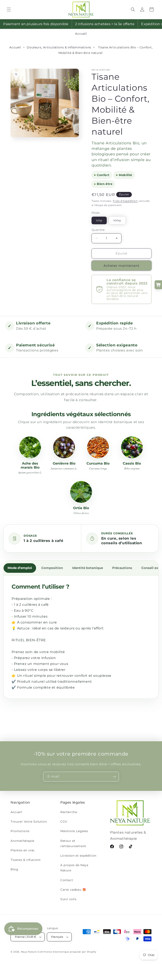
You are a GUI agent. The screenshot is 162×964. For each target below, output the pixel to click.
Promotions (20, 831)
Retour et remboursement (73, 843)
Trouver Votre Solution (29, 821)
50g (101, 221)
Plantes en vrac (23, 850)
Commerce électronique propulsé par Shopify (67, 951)
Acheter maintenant (121, 266)
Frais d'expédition (125, 200)
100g (119, 221)
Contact (66, 880)
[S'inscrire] (114, 777)
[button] (9, 9)
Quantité (98, 229)
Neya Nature (29, 951)
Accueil (81, 34)
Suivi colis (68, 899)
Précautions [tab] (122, 568)
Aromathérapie (22, 841)
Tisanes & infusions (25, 860)
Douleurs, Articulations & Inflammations (59, 47)
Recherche (68, 812)
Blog (14, 869)
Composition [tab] (52, 568)
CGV (63, 821)
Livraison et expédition (78, 855)
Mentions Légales (74, 831)
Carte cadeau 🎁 (73, 890)
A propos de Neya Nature (74, 867)
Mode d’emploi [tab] (20, 568)
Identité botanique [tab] (87, 568)
